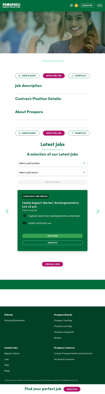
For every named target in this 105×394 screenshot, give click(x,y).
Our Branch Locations (64, 359)
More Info (52, 242)
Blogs (7, 370)
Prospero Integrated (64, 332)
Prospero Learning (63, 326)
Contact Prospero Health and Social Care (73, 353)
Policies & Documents (14, 320)
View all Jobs (52, 264)
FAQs (6, 365)
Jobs (6, 359)
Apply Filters (52, 182)
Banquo (57, 337)
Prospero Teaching (63, 320)
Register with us (12, 353)
